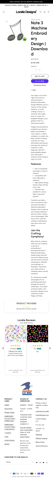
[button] (4, 12)
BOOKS (7, 444)
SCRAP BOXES (9, 440)
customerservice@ (42, 411)
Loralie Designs (20, 476)
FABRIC (6, 405)
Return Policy (40, 442)
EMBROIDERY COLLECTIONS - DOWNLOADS (10, 418)
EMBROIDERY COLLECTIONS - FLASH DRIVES (10, 427)
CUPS (6, 437)
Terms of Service (42, 446)
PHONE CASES (9, 412)
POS (25, 476)
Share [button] (34, 90)
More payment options (40, 85)
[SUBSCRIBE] (32, 462)
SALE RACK (8, 409)
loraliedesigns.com (42, 415)
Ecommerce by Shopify (35, 476)
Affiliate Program (42, 438)
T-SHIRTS (7, 433)
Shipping (39, 434)
